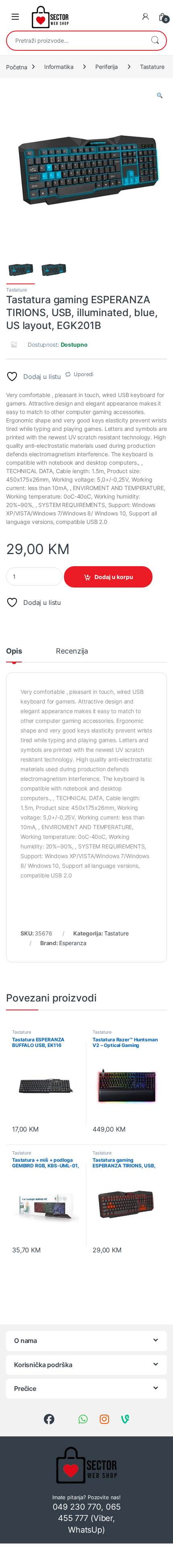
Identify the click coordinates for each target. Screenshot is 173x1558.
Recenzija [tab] (72, 651)
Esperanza (72, 942)
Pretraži (155, 40)
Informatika (58, 66)
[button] (160, 96)
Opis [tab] (14, 651)
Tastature (152, 66)
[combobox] (75, 40)
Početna (16, 66)
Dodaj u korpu (114, 576)
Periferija (106, 66)
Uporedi (83, 374)
